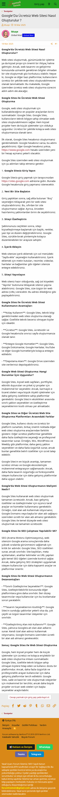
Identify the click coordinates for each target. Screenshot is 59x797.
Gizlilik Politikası (29, 725)
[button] (4, 4)
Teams (21, 754)
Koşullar (16, 725)
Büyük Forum (28, 736)
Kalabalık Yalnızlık (10, 736)
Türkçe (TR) (10, 720)
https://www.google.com (16, 149)
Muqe (7, 24)
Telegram (36, 754)
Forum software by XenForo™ (26, 734)
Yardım (43, 725)
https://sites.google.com (15, 181)
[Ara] (55, 4)
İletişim (5, 725)
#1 (56, 43)
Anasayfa (6, 728)
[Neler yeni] (49, 4)
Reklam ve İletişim (20, 747)
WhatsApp (44, 747)
